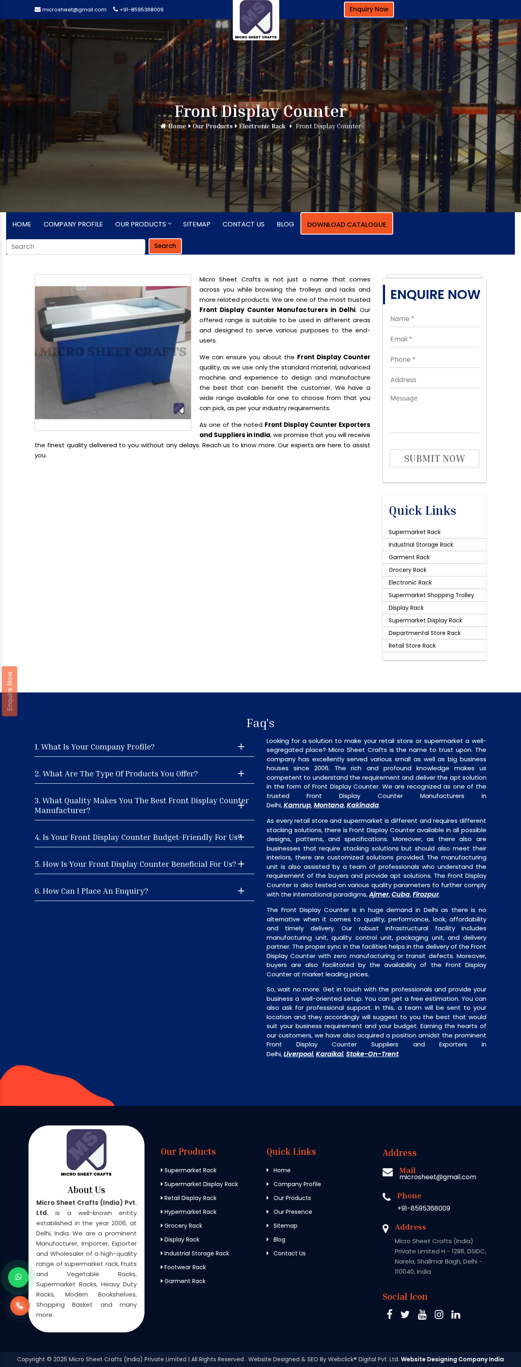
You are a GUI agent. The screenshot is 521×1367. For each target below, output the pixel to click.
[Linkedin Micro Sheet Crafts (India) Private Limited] (455, 1316)
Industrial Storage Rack (421, 545)
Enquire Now (9, 691)
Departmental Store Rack (425, 633)
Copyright (31, 1359)
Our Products (212, 126)
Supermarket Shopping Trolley (431, 595)
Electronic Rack (261, 126)
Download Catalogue (346, 224)
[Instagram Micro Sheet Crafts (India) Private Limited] (439, 1316)
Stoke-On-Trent (372, 1054)
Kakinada (363, 805)
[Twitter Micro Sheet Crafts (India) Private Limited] (405, 1316)
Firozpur (426, 894)
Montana (329, 805)
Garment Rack (409, 557)
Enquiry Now (369, 9)
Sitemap (196, 224)
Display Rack (406, 608)
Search (165, 246)
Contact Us (244, 224)
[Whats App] (18, 1277)
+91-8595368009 (142, 9)
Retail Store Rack (412, 646)
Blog (285, 224)
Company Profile (73, 224)
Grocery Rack (408, 570)
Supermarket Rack (415, 532)
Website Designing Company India (452, 1359)
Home (176, 126)
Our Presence (292, 1212)
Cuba (401, 894)
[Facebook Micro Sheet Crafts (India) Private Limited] (389, 1316)
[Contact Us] (20, 1311)
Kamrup (297, 805)
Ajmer (379, 894)
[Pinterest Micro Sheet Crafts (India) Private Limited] (422, 1316)
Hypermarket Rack (190, 1212)
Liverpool (298, 1054)
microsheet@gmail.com (74, 9)
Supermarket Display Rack (425, 620)
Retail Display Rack (190, 1198)
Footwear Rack (184, 1267)
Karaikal (329, 1054)
